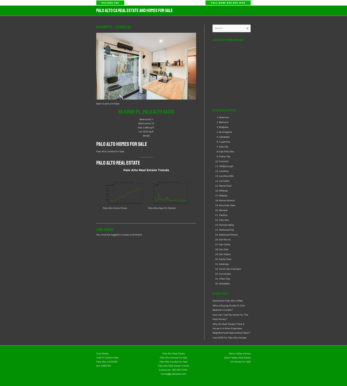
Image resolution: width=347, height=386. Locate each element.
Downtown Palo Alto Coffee (228, 300)
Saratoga (224, 264)
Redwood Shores (228, 234)
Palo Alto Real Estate (118, 162)
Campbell (224, 137)
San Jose (223, 249)
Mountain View (227, 205)
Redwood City (226, 230)
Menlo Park (225, 186)
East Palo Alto (226, 151)
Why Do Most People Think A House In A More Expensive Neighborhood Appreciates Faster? (231, 328)
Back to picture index (108, 103)
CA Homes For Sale (240, 361)
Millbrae (223, 190)
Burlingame (225, 132)
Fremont (224, 161)
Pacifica (223, 215)
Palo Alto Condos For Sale (110, 151)
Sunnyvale (225, 274)
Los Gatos (224, 181)
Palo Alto (224, 220)
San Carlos (224, 244)
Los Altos (224, 171)
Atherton (224, 117)
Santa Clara (225, 259)
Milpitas (223, 195)
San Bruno (225, 239)
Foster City (224, 156)
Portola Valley (226, 225)
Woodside (224, 283)
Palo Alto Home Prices (115, 208)
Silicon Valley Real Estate (237, 357)
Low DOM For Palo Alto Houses (229, 337)
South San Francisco (230, 269)
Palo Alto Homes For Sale (121, 144)
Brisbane (224, 127)
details (146, 135)
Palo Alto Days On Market (162, 208)
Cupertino (224, 142)
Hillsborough (226, 166)
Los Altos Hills (226, 176)
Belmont (224, 122)
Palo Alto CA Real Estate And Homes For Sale (134, 11)
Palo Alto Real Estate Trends (146, 170)
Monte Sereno (227, 200)
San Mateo (225, 254)
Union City (224, 278)
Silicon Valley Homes (240, 353)
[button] (110, 2)
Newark (223, 210)
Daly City (223, 146)
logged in (116, 234)
